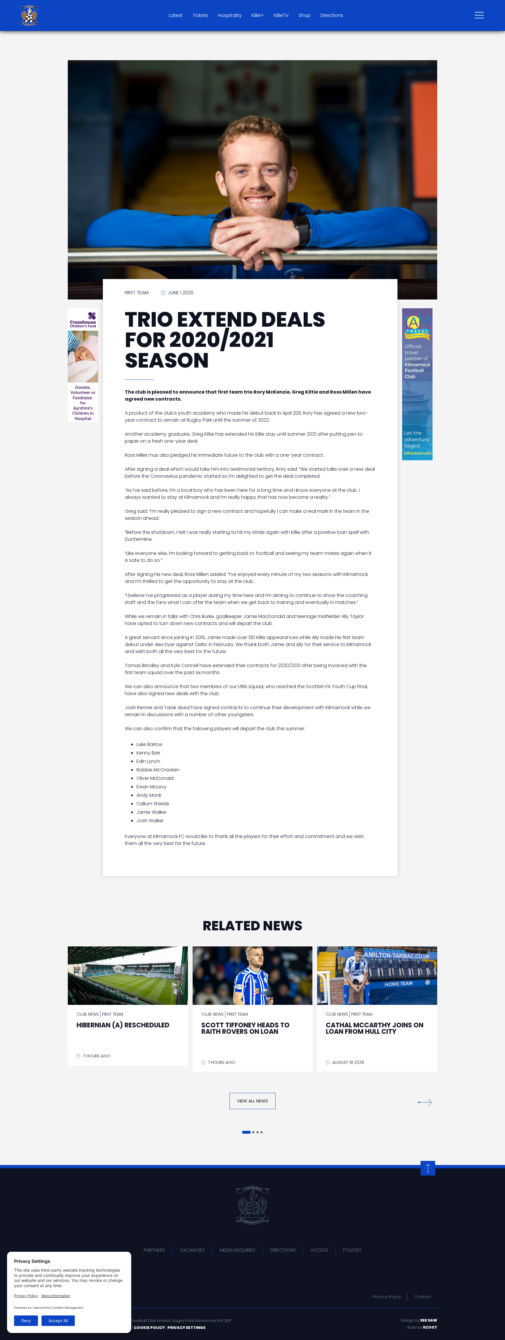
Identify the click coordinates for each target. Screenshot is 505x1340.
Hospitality (230, 15)
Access (319, 1250)
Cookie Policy (149, 1327)
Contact (422, 1297)
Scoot (430, 1327)
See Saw (428, 1320)
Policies (352, 1250)
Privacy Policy (387, 1297)
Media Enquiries (237, 1250)
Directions (332, 15)
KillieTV (281, 15)
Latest (176, 15)
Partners (154, 1250)
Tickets (200, 15)
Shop (305, 15)
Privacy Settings (186, 1327)
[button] (425, 1102)
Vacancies (192, 1250)
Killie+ (258, 15)
